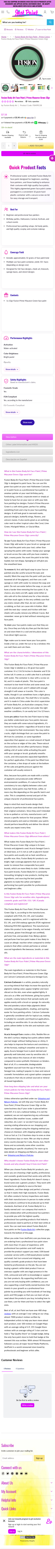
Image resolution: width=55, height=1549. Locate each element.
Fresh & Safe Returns (25, 136)
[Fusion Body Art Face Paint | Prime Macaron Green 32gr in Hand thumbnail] (32, 88)
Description (11, 437)
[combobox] (24, 22)
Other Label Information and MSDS (22, 444)
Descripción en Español (16, 459)
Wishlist (31, 30)
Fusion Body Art (28, 1229)
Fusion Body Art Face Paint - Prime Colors (32, 37)
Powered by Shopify (27, 1541)
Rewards (10, 30)
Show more (27, 422)
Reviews (20, 30)
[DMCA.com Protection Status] (27, 1538)
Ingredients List (13, 452)
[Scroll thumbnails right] (51, 88)
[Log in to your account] (45, 11)
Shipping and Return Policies (20, 1155)
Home (3, 37)
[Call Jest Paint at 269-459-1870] (8, 12)
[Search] (50, 22)
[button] (27, 117)
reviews (7, 1313)
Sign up (39, 1458)
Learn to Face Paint (44, 30)
